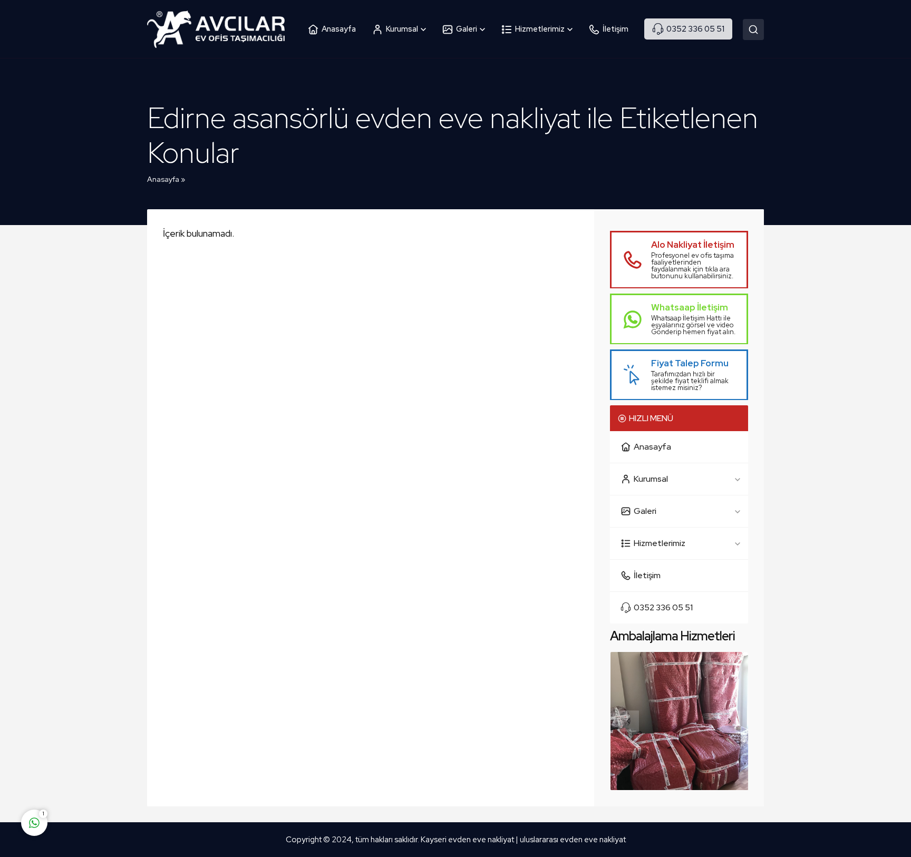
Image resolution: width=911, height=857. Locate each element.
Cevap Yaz (100, 781)
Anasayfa (163, 179)
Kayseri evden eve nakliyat (468, 839)
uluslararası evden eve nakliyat (573, 839)
